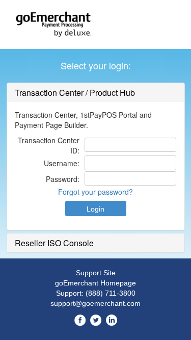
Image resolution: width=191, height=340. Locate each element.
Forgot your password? (95, 192)
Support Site (96, 273)
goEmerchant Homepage (95, 283)
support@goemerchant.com (95, 303)
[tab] (95, 92)
